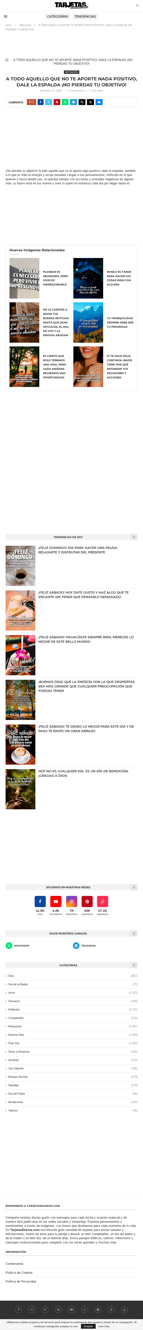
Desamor (72, 1001)
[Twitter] (31, 1309)
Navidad (72, 1085)
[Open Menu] (5, 16)
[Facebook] (18, 1309)
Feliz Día (72, 1043)
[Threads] (124, 1309)
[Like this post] (32, 102)
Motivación (25, 25)
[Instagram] (45, 1309)
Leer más (103, 1326)
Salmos (72, 1110)
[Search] (137, 5)
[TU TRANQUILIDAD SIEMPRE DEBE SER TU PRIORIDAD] (88, 322)
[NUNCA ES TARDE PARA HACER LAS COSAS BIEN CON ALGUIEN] (88, 278)
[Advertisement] (71, 46)
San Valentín (72, 1068)
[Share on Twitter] (48, 102)
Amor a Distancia (72, 1051)
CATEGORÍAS (57, 16)
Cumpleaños (72, 1017)
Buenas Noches (72, 1076)
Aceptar (88, 1326)
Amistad (72, 1060)
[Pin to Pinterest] (57, 102)
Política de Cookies (19, 1272)
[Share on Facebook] (41, 102)
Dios (72, 975)
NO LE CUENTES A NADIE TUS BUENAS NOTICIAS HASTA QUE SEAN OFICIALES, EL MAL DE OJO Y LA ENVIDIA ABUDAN (56, 322)
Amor (72, 992)
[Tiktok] (111, 1309)
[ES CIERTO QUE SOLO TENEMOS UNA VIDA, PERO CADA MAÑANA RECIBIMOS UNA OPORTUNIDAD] (24, 366)
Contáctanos (14, 1264)
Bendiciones (72, 1102)
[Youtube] (71, 1309)
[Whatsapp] (84, 1309)
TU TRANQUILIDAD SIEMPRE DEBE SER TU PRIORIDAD (120, 322)
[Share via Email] (99, 102)
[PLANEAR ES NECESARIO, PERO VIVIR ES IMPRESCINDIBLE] (24, 278)
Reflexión (72, 1009)
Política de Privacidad (21, 1281)
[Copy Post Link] (82, 102)
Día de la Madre (72, 984)
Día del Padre (72, 1093)
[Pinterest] (58, 1309)
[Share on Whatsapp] (65, 102)
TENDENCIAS (85, 16)
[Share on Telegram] (73, 102)
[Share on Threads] (90, 102)
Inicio (8, 25)
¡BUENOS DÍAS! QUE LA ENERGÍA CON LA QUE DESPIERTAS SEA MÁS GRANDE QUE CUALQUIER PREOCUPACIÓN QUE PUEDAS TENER (86, 686)
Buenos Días (72, 1034)
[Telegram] (98, 1309)
